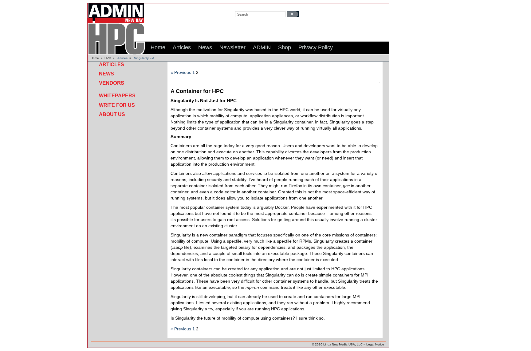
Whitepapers (117, 95)
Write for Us (117, 105)
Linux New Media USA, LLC (343, 344)
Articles (122, 58)
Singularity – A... (145, 58)
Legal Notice (375, 344)
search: (241, 6)
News (106, 73)
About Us (112, 114)
